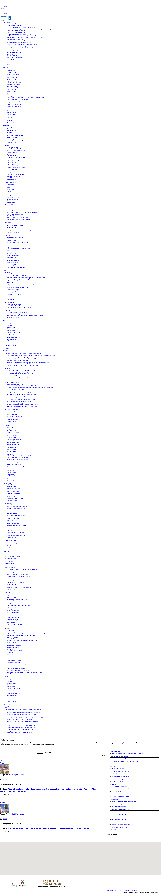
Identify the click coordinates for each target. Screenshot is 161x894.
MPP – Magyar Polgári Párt (11, 345)
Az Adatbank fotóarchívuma (13, 224)
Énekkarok (9, 340)
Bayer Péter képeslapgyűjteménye (119, 804)
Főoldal (107, 890)
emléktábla (70, 789)
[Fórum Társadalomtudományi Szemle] (71, 890)
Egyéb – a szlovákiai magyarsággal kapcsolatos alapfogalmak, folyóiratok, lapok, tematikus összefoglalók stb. (31, 355)
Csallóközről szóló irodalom (13, 280)
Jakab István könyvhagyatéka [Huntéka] (15, 159)
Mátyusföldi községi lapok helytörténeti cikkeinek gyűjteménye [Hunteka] (23, 284)
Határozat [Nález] (10, 54)
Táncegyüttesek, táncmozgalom (14, 337)
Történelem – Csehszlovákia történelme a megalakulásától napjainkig (22, 365)
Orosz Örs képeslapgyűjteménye (118, 816)
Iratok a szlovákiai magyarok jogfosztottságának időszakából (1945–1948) (23, 46)
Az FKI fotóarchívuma (11, 227)
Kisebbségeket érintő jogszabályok (12, 50)
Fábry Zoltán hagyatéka (12, 152)
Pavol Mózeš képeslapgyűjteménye (119, 822)
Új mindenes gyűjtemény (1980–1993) (15, 107)
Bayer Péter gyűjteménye (12, 250)
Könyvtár (5, 270)
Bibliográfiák (7, 272)
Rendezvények (6, 348)
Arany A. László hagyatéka (12, 147)
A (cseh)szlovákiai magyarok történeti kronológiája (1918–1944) (21, 370)
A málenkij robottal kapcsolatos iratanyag (16, 30)
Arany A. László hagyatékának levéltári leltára (17, 148)
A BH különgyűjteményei (10, 127)
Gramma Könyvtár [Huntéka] (13, 134)
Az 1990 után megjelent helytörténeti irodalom (17, 275)
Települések (5, 350)
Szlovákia (60, 828)
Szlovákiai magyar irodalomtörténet (14, 104)
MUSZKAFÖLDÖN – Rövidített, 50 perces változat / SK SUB (20, 217)
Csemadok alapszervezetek (11, 195)
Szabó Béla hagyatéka (12, 162)
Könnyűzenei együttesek (10, 202)
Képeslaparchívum (9, 247)
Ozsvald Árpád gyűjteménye (13, 260)
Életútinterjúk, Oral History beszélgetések (16, 244)
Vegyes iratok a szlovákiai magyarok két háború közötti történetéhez (22, 47)
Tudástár (5, 351)
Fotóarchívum (8, 222)
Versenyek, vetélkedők (12, 339)
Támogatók (5, 6)
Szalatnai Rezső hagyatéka (13, 165)
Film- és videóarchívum (10, 210)
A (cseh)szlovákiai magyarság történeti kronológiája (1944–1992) (21, 372)
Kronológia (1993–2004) (12, 375)
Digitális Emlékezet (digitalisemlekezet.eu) (16, 229)
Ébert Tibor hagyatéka (11, 179)
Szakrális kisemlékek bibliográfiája (14, 289)
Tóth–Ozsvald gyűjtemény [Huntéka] (15, 139)
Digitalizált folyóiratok (9, 69)
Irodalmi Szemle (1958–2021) (13, 74)
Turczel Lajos (10, 292)
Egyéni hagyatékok (9, 145)
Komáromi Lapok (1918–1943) (13, 75)
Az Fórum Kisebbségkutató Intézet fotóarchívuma (122, 773)
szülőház (22, 791)
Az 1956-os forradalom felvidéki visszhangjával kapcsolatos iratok (21, 35)
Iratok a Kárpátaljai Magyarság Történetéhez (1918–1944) (19, 42)
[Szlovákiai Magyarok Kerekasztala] (87, 890)
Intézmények (5, 194)
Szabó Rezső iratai (11, 164)
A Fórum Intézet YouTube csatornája (15, 214)
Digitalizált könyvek (9, 96)
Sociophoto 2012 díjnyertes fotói (14, 232)
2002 (5, 780)
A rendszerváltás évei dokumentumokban (16, 32)
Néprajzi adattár (10, 189)
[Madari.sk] (95, 890)
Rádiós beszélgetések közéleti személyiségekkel (17, 242)
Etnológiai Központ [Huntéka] (13, 305)
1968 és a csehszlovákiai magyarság (15, 25)
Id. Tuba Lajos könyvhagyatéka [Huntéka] (16, 157)
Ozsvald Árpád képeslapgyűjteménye (119, 819)
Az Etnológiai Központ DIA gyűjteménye (15, 225)
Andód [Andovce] (16, 775)
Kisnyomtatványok (11, 116)
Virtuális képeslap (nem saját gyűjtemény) (16, 267)
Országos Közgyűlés (11, 334)
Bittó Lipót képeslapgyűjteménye (118, 806)
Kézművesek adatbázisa (10, 201)
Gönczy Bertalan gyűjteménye (13, 253)
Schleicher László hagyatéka (13, 160)
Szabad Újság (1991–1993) (13, 86)
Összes (8, 64)
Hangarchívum (8, 235)
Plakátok (9, 191)
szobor (78, 828)
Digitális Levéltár (6, 22)
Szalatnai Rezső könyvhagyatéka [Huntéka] (16, 167)
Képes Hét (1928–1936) (12, 77)
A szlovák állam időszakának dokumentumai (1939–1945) (19, 34)
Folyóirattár (9, 132)
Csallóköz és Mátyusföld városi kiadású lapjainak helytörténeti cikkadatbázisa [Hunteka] (26, 277)
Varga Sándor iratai (11, 172)
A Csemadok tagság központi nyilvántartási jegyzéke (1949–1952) (21, 27)
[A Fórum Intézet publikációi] (101, 890)
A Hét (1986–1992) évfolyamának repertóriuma (17, 312)
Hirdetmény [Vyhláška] (12, 55)
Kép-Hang (5, 209)
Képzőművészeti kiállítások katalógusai (15, 186)
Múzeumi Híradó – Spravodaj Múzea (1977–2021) (18, 101)
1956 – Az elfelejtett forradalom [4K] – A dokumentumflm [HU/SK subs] (22, 212)
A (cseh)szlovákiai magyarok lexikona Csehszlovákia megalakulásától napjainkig (23, 353)
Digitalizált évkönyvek (11, 112)
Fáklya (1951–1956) (11, 72)
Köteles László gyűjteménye (13, 257)
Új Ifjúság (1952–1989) (12, 91)
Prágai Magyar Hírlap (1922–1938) (14, 81)
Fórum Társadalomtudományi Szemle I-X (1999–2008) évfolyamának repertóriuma (25, 315)
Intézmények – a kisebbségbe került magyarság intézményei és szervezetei (23, 357)
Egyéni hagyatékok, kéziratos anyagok (15, 39)
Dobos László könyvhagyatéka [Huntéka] (16, 150)
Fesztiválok (9, 325)
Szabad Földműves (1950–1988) (14, 82)
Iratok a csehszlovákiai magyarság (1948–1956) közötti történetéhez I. (22, 44)
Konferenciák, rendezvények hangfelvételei (16, 238)
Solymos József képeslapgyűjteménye (120, 827)
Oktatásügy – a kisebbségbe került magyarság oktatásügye (20, 360)
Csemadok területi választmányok (12, 199)
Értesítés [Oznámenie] (11, 62)
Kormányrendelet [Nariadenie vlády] (15, 57)
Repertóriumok (8, 310)
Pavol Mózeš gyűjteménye (12, 262)
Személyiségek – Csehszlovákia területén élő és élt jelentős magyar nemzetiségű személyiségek (28, 362)
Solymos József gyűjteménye (13, 265)
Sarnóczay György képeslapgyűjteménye (120, 824)
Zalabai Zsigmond (11, 299)
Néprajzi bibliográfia (11, 285)
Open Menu (3, 8)
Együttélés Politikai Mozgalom (11, 343)
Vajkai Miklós (10, 297)
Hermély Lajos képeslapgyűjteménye (119, 811)
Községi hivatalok (9, 204)
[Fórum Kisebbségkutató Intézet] (62, 890)
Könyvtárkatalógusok (9, 302)
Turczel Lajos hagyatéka (12, 169)
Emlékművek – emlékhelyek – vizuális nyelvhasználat (19, 230)
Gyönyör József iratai (11, 154)
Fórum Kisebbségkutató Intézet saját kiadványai (17, 99)
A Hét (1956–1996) (11, 70)
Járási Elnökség (10, 328)
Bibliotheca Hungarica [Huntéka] (14, 304)
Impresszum (5, 4)
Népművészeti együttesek (10, 206)
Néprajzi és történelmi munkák (13, 102)
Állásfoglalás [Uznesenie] (12, 61)
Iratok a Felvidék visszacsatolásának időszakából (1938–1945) (21, 40)
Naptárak (9, 187)
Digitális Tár (5, 67)
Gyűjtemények (6, 125)
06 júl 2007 (3, 760)
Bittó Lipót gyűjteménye (12, 252)
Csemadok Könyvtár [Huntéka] (13, 130)
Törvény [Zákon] (10, 59)
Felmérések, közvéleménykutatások (15, 237)
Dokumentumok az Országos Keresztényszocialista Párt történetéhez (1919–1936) (25, 37)
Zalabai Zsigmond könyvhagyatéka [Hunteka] (17, 177)
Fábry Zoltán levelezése (12, 114)
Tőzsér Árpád (10, 296)
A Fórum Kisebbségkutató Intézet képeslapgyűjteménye (19, 248)
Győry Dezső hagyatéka (12, 155)
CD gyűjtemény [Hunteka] (12, 128)
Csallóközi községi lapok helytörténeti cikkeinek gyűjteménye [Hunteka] (22, 279)
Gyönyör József (10, 282)
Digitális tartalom (8, 120)
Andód (79, 789)
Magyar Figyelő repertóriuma (13, 317)
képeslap (60, 789)
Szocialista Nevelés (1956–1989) (14, 87)
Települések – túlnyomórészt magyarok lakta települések (19, 363)
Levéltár (4, 320)
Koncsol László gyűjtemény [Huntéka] (15, 135)
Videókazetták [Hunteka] (12, 142)
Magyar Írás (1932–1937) (12, 79)
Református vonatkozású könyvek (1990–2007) (17, 287)
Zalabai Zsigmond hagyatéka (13, 176)
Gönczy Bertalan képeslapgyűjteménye (120, 809)
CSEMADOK (8, 322)
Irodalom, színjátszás (11, 327)
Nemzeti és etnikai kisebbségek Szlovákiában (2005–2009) (20, 377)
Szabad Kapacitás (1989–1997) (14, 84)
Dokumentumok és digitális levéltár (12, 23)
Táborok (8, 335)
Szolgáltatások (6, 5)
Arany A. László (10, 273)
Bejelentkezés (152, 4)
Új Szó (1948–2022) (11, 93)
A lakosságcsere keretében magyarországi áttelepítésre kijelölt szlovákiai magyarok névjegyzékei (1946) (30, 29)
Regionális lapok (10, 122)
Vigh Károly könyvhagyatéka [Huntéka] (15, 174)
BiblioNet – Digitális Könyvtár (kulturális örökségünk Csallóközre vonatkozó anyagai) (25, 97)
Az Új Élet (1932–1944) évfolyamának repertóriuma (18, 314)
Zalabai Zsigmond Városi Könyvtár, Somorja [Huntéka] (19, 307)
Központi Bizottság (11, 330)
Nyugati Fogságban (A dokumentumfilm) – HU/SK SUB (19, 219)
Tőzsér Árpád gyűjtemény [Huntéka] (15, 140)
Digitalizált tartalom (9, 110)
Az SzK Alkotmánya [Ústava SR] (14, 52)
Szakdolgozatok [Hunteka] (12, 137)
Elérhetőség (5, 9)
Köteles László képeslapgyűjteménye (119, 814)
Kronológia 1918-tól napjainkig (11, 368)
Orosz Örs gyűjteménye (12, 258)
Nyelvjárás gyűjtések (11, 240)
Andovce (88, 789)
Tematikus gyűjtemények (10, 182)
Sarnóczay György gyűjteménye (14, 264)
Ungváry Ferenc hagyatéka (13, 171)
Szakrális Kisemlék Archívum (13, 117)
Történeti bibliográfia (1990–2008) (14, 294)
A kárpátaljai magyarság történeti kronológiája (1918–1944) (20, 373)
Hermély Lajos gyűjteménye (13, 255)
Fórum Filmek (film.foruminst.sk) (14, 215)
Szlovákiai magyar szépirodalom (14, 106)
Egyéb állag (9, 323)
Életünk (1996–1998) (11, 89)
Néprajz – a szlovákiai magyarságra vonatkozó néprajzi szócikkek (21, 358)
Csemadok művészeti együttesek (12, 197)
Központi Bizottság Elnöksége (13, 332)
